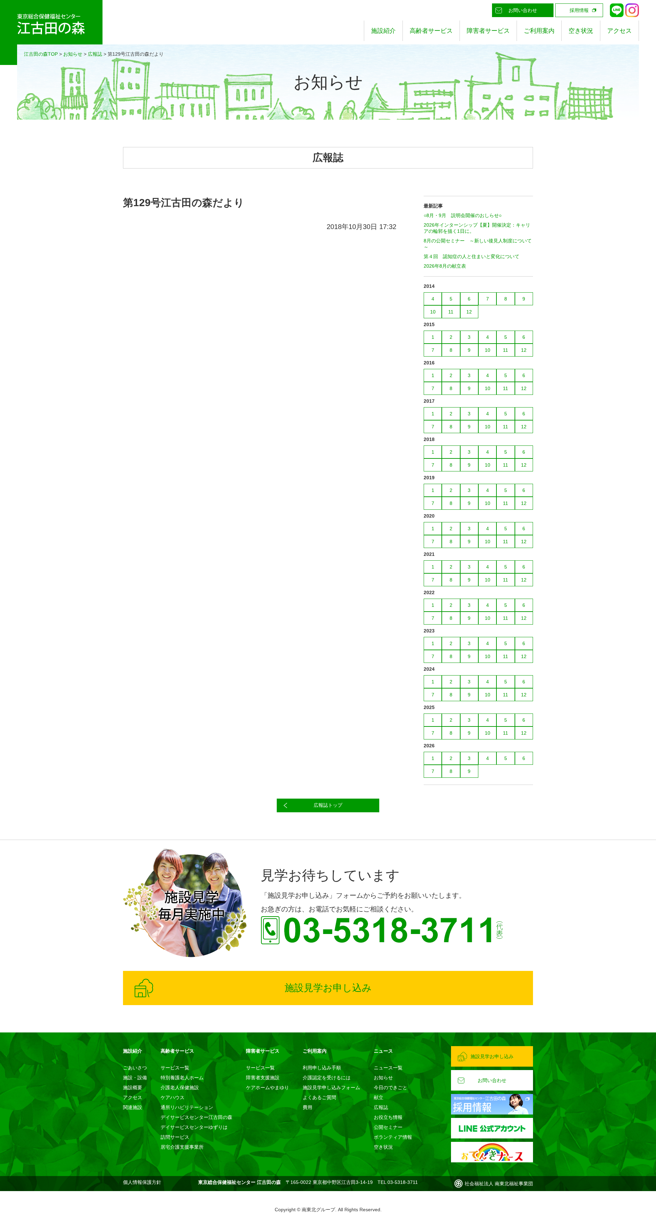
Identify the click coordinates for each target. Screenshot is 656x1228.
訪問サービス (175, 1137)
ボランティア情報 (393, 1137)
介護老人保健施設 (180, 1087)
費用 (307, 1107)
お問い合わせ (522, 10)
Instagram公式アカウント (632, 10)
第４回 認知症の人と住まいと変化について (471, 256)
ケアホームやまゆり (267, 1087)
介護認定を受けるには (327, 1077)
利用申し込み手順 (322, 1067)
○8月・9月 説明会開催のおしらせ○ (463, 215)
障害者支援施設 (262, 1077)
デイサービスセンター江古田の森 (196, 1117)
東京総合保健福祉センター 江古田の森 (51, 32)
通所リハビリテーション (187, 1107)
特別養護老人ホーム (182, 1077)
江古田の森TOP (41, 54)
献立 (378, 1097)
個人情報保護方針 (142, 1182)
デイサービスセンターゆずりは (194, 1127)
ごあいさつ (135, 1067)
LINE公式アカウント (617, 10)
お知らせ (72, 54)
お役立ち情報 (388, 1117)
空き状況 (581, 30)
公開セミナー (388, 1127)
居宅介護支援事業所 (182, 1147)
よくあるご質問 (319, 1097)
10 (433, 312)
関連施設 (132, 1107)
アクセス (619, 30)
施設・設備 (135, 1077)
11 (450, 312)
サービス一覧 (175, 1067)
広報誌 (95, 54)
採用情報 (579, 10)
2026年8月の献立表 (445, 266)
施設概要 (132, 1087)
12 (469, 312)
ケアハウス (172, 1097)
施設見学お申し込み (328, 988)
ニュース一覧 (388, 1067)
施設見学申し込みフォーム (331, 1087)
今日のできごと (390, 1087)
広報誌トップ (328, 805)
